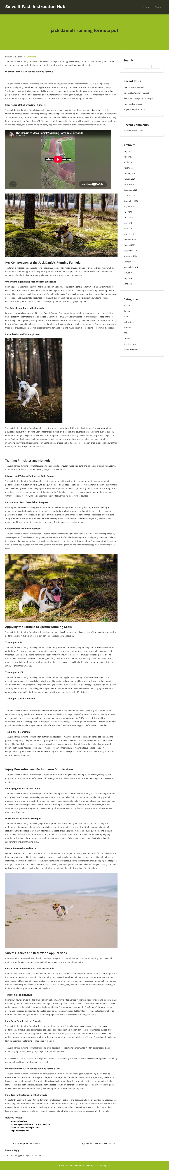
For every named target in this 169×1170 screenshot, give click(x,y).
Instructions (129, 322)
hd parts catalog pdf (19, 1130)
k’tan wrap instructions (134, 87)
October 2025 (129, 195)
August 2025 (129, 206)
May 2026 (128, 156)
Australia (127, 305)
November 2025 (130, 190)
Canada (127, 311)
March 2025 (129, 234)
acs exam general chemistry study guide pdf (30, 1124)
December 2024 (130, 250)
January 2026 (129, 178)
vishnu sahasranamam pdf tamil (25, 1127)
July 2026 (128, 151)
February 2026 (130, 173)
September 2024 (131, 267)
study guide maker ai (133, 104)
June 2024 (128, 283)
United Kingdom (131, 349)
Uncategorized (130, 344)
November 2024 (130, 256)
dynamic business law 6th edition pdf (100, 1143)
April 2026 (128, 162)
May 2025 (128, 223)
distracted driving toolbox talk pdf (138, 98)
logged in (20, 1155)
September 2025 (131, 201)
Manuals (127, 327)
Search (128, 60)
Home (146, 7)
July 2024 (128, 278)
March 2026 (129, 167)
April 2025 (128, 228)
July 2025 (128, 212)
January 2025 (129, 245)
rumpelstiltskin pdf (19, 1121)
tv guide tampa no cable (134, 109)
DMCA (158, 7)
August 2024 (129, 272)
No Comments (30, 56)
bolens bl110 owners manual (136, 92)
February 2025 (130, 239)
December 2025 (130, 184)
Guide (126, 316)
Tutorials (127, 338)
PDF (125, 333)
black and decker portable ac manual (22, 1143)
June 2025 (128, 217)
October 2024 (129, 261)
